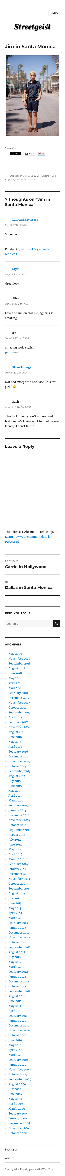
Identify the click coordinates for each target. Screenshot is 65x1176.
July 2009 (14, 1089)
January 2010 (17, 1064)
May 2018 (14, 678)
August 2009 (17, 1084)
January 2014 (17, 869)
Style (15, 269)
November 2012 (19, 937)
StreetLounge (21, 367)
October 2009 (17, 1074)
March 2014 (16, 859)
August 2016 (16, 732)
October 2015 (17, 766)
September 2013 (19, 888)
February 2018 (18, 693)
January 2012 (17, 976)
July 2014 (14, 839)
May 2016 (15, 741)
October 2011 (17, 986)
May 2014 (14, 849)
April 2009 (15, 1103)
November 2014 (19, 820)
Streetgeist (16, 175)
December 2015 (18, 756)
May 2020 (15, 653)
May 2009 (15, 1099)
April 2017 (15, 717)
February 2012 (18, 971)
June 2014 (15, 844)
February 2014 (18, 864)
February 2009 (18, 1113)
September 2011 (19, 991)
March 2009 (16, 1108)
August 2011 (16, 996)
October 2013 (17, 883)
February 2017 (18, 722)
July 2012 (14, 957)
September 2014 (19, 830)
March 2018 (16, 688)
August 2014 (16, 834)
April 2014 (15, 854)
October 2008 (17, 1133)
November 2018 (19, 658)
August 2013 (16, 893)
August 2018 (16, 668)
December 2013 (18, 874)
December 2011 (18, 981)
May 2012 (14, 962)
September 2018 (19, 663)
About (9, 1158)
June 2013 (15, 903)
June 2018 (15, 673)
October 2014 (17, 825)
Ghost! (45, 175)
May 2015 (14, 790)
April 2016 (15, 746)
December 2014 (18, 815)
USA (34, 179)
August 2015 (16, 776)
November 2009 (19, 1069)
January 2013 (17, 927)
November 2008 (19, 1128)
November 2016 (19, 727)
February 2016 (18, 751)
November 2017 (19, 702)
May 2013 (14, 908)
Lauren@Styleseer (25, 219)
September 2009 (19, 1079)
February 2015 (18, 805)
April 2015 (15, 795)
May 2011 (14, 1006)
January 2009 (17, 1118)
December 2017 (18, 697)
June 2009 (15, 1094)
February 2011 (17, 1015)
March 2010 (16, 1055)
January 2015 (17, 810)
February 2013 (18, 922)
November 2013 (19, 878)
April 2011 (15, 1010)
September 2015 (19, 771)
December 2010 (18, 1025)
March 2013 (16, 918)
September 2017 (19, 712)
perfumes (11, 352)
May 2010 (14, 1045)
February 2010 (18, 1059)
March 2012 (16, 966)
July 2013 (14, 898)
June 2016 (15, 737)
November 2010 (19, 1030)
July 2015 (14, 781)
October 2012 (17, 942)
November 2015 (19, 761)
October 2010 (17, 1035)
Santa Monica (23, 179)
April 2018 (15, 683)
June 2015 (15, 785)
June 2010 (15, 1040)
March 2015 (16, 800)
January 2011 (17, 1020)
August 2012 (16, 952)
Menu (54, 12)
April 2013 (15, 913)
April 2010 (15, 1050)
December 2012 (18, 932)
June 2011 (14, 1001)
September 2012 (19, 947)
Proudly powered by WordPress (37, 1169)
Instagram (12, 1149)
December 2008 (19, 1123)
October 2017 (17, 707)
